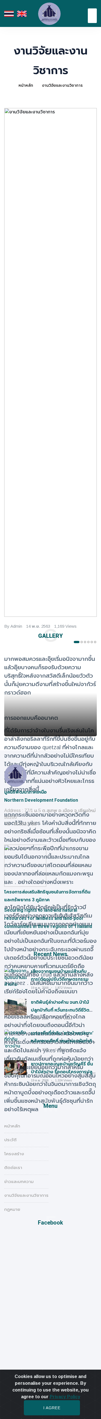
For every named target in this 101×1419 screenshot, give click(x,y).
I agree (52, 1408)
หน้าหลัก (26, 85)
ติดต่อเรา (13, 1167)
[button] (92, 15)
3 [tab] (85, 642)
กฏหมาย (12, 1209)
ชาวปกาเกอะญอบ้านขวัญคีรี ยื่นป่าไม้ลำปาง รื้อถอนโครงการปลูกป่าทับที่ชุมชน (63, 1072)
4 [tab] (88, 642)
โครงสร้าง (14, 1153)
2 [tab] (82, 642)
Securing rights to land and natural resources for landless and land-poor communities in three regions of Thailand (48, 918)
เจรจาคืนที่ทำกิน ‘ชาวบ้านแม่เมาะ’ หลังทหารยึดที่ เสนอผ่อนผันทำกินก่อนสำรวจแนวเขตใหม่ (63, 1041)
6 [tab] (95, 642)
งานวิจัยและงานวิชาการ (62, 85)
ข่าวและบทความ (19, 1181)
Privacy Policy (65, 1396)
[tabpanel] (50, 692)
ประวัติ (10, 1139)
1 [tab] (76, 642)
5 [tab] (92, 642)
